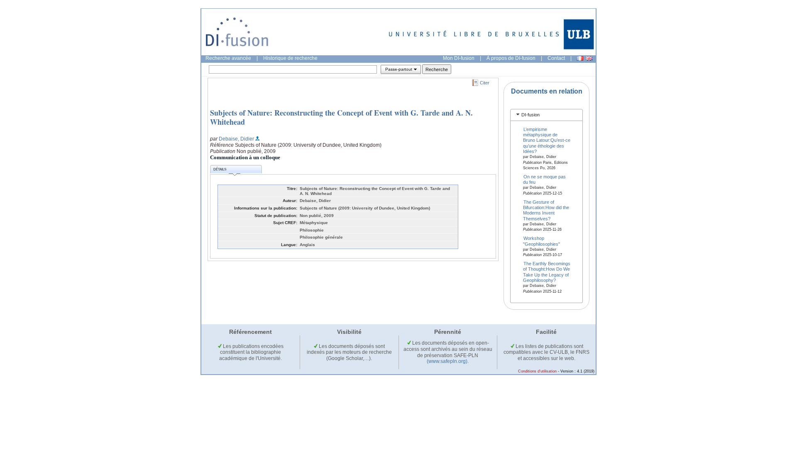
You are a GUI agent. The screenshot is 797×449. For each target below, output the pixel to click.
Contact (556, 58)
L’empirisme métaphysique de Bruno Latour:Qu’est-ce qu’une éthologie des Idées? (546, 140)
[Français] (580, 58)
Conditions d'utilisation (537, 371)
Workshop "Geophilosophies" (541, 241)
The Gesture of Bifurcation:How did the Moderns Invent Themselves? (546, 210)
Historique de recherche (290, 58)
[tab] (546, 115)
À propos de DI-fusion (511, 58)
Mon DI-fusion (458, 58)
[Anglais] (589, 58)
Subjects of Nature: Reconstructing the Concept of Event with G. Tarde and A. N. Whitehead (341, 117)
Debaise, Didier (236, 139)
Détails (219, 169)
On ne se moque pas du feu (544, 179)
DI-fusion (530, 114)
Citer (484, 82)
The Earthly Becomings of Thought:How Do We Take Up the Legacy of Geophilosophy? (547, 271)
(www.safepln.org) (447, 361)
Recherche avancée (228, 58)
